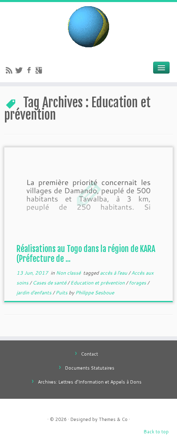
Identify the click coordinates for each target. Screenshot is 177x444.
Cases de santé (50, 282)
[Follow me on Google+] (40, 71)
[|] (88, 26)
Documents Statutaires (89, 368)
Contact (89, 354)
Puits (62, 292)
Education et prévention (98, 282)
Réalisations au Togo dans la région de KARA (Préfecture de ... (85, 254)
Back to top (156, 431)
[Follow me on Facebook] (30, 71)
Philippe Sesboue (94, 292)
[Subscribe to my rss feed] (10, 71)
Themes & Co (113, 419)
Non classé (69, 272)
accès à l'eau (114, 272)
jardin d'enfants (34, 292)
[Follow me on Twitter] (20, 71)
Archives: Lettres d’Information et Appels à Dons (90, 382)
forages (138, 282)
